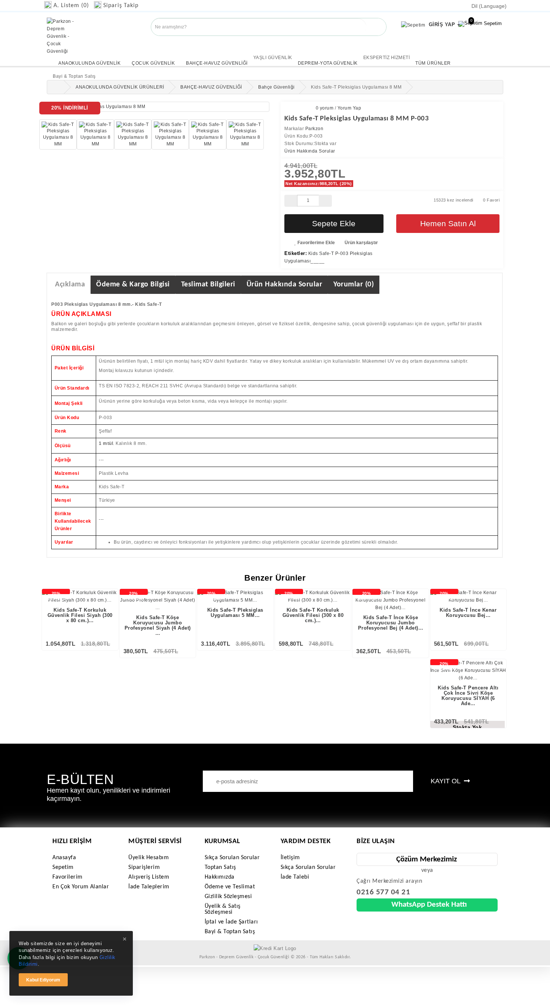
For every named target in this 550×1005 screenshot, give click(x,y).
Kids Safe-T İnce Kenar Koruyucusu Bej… (468, 612)
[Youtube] (14, 57)
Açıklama (70, 284)
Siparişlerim (144, 867)
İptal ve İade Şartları (231, 922)
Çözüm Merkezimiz (426, 859)
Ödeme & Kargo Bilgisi (133, 284)
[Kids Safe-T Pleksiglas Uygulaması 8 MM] (158, 107)
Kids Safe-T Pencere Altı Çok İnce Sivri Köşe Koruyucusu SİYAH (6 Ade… (468, 696)
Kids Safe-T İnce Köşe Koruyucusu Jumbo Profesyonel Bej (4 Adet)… (391, 623)
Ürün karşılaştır (360, 242)
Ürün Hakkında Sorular (309, 151)
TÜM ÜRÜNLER (433, 63)
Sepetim (486, 22)
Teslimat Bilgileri (208, 284)
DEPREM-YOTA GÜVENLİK (328, 63)
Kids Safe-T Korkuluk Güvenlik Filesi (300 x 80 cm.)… (313, 615)
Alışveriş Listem (148, 877)
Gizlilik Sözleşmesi (228, 897)
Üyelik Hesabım (148, 858)
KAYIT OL (446, 781)
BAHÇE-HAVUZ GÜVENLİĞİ (217, 63)
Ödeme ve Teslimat (230, 887)
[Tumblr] (25, 57)
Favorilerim (67, 877)
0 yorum (325, 108)
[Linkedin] (19, 57)
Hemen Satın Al (448, 223)
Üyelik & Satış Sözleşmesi (223, 909)
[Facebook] (2, 57)
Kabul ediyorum (43, 980)
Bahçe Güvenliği (276, 87)
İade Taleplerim (148, 887)
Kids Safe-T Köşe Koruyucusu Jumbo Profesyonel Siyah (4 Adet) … (158, 625)
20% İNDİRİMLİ (56, 595)
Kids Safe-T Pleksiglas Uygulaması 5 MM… (235, 612)
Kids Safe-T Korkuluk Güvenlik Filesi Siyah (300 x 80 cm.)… (80, 615)
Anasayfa (64, 858)
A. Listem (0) (71, 6)
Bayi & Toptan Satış (230, 932)
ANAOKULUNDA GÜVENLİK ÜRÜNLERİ (120, 87)
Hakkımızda (220, 877)
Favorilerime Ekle (315, 242)
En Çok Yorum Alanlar (80, 887)
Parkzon (314, 128)
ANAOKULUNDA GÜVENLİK (89, 63)
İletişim (290, 858)
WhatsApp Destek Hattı (429, 905)
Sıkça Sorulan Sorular (232, 858)
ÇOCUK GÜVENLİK (153, 63)
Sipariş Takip (120, 6)
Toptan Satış (220, 867)
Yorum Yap (349, 108)
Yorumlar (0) (353, 284)
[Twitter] (8, 57)
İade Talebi (295, 877)
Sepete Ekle (333, 223)
